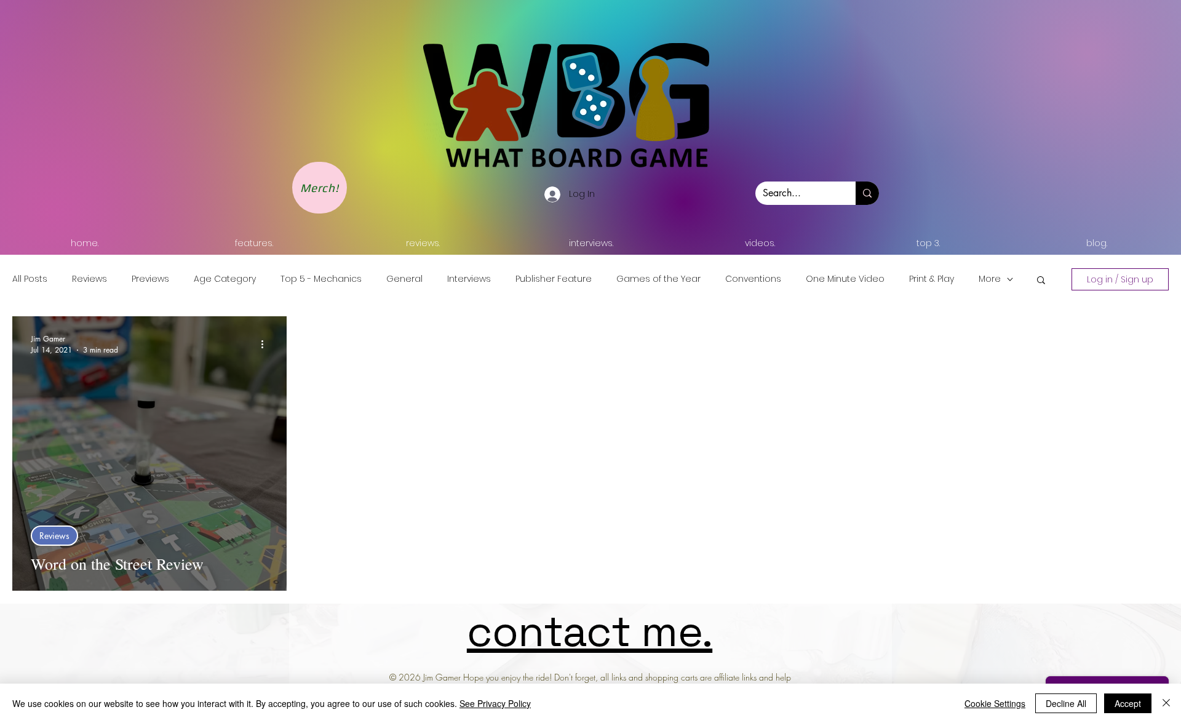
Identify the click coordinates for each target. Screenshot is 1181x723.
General (404, 279)
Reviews (89, 279)
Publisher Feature (553, 279)
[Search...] (867, 193)
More (990, 279)
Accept (1128, 703)
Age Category (225, 279)
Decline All (1066, 703)
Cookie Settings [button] (994, 703)
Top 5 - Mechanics (321, 279)
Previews (150, 279)
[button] (1041, 280)
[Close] (1166, 703)
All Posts (29, 279)
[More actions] (266, 344)
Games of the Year (658, 279)
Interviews (469, 279)
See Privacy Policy (495, 703)
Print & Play (931, 279)
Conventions (753, 279)
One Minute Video (845, 279)
